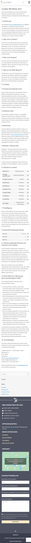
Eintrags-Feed (5, 389)
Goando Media (21, 538)
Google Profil (10, 428)
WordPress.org (5, 394)
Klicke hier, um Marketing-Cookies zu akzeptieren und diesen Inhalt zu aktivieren (15, 461)
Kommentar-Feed (5, 392)
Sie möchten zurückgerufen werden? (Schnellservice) (15, 492)
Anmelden (4, 387)
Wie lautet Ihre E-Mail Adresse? (10, 485)
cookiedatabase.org (22, 365)
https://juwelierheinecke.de (15, 24)
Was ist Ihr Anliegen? (7, 499)
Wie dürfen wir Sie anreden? (9, 479)
